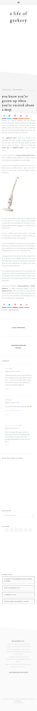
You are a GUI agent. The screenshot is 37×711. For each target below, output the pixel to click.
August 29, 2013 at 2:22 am (12, 371)
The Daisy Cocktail (25, 646)
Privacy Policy (19, 702)
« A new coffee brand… (18, 327)
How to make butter (12, 588)
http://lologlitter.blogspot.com (14, 410)
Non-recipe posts (17, 89)
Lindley (7, 368)
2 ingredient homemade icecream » (18, 346)
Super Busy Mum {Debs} (12, 425)
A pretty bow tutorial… (19, 667)
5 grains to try (10, 594)
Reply (7, 389)
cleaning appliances (23, 286)
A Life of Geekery (21, 699)
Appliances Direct (11, 138)
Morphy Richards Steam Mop (24, 155)
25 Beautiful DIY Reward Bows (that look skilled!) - (18, 664)
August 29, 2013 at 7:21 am (12, 403)
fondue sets (5, 147)
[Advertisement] (18, 47)
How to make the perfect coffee (16, 601)
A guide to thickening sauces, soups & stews (18, 580)
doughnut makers (18, 147)
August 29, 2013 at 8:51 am (12, 428)
